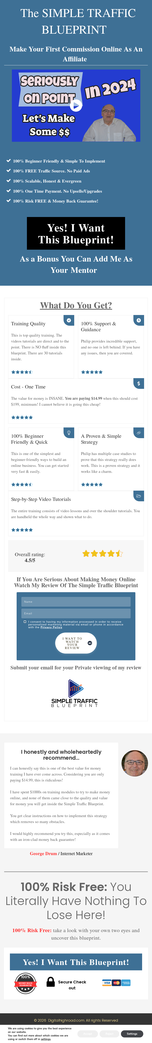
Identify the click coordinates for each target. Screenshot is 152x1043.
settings (45, 1039)
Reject (109, 1034)
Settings (132, 1034)
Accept (87, 1034)
